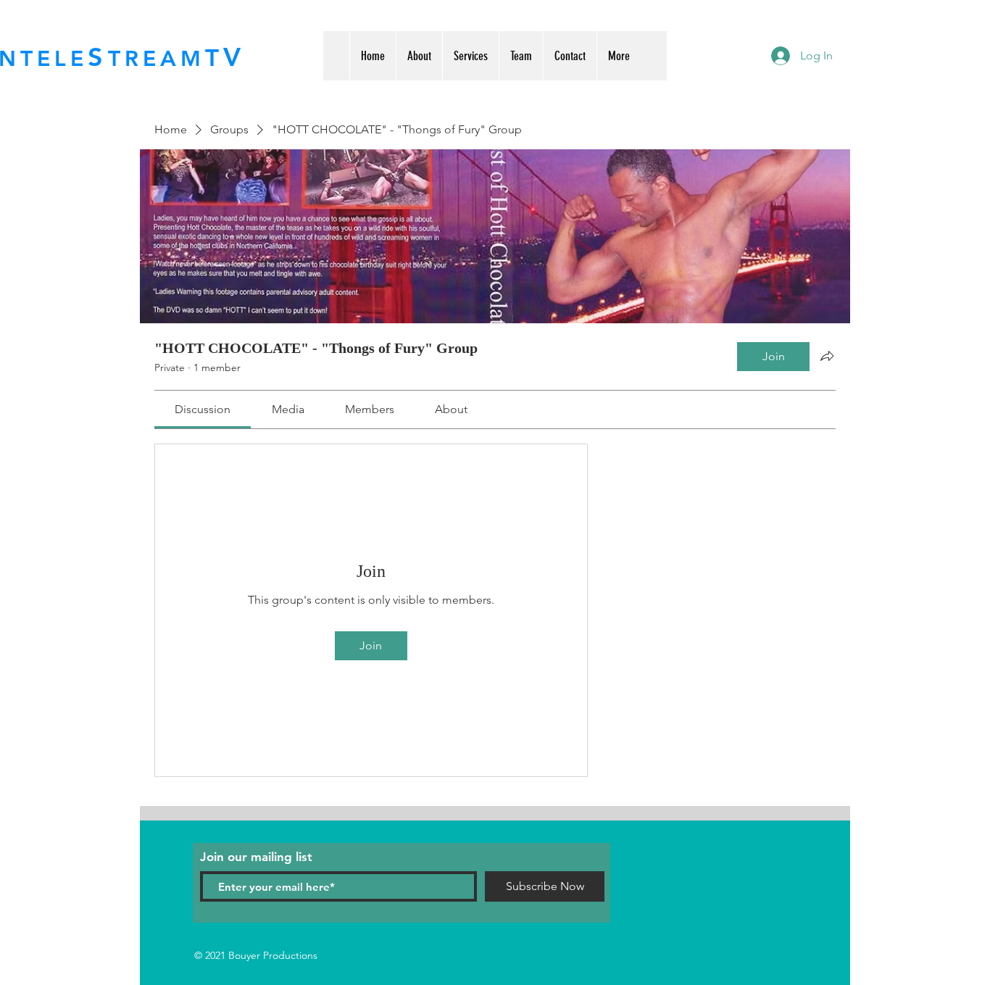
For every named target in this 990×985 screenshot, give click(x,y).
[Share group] (827, 356)
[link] (202, 409)
